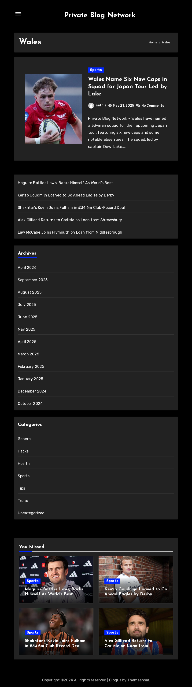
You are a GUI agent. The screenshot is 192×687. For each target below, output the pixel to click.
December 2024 (32, 391)
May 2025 (26, 329)
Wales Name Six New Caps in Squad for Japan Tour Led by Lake (127, 87)
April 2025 (27, 342)
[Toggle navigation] (18, 14)
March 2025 (28, 354)
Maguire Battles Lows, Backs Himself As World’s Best (65, 183)
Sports (96, 70)
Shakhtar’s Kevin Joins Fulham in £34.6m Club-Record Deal (71, 207)
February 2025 (31, 366)
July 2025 (27, 304)
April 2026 (27, 267)
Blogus (115, 680)
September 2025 (33, 280)
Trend (23, 500)
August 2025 (29, 292)
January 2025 (30, 379)
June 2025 (27, 317)
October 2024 (30, 403)
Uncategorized (31, 513)
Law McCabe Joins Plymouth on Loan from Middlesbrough (70, 232)
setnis (101, 105)
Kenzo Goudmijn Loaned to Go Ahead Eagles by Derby (66, 195)
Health (24, 463)
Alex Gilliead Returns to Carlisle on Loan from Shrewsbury (70, 220)
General (25, 439)
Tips (21, 488)
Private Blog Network (99, 15)
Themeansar (138, 680)
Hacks (23, 451)
